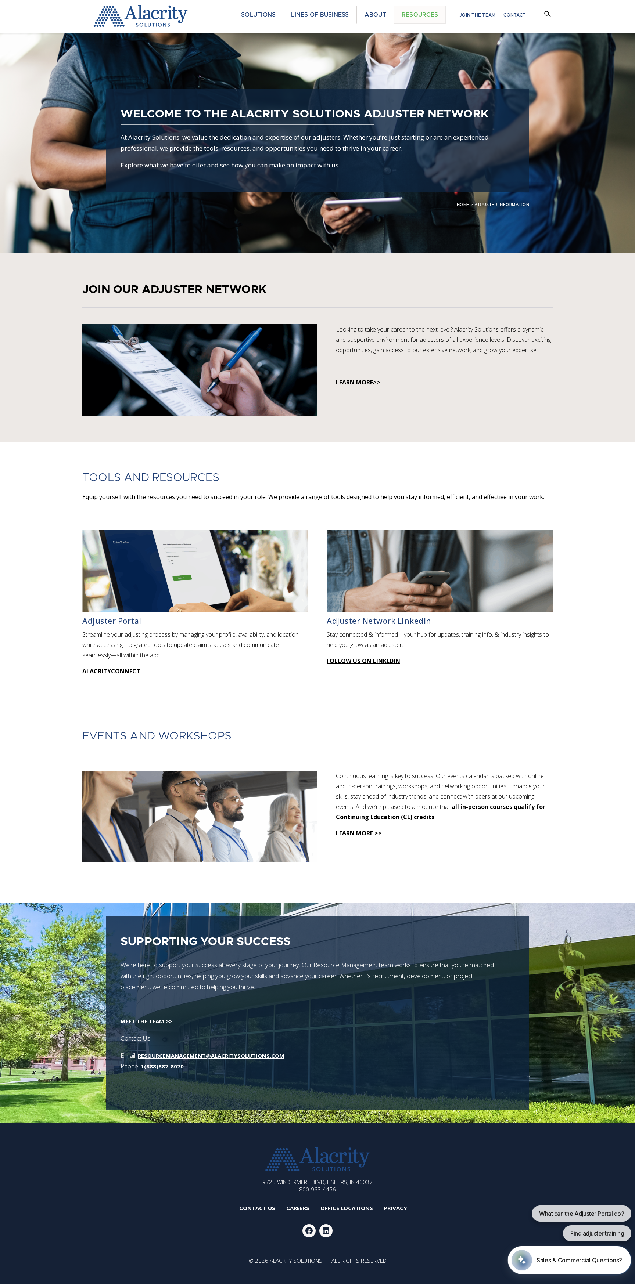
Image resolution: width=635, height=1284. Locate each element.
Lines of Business (320, 15)
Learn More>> (358, 382)
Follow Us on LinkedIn (363, 661)
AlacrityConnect (111, 671)
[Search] (548, 15)
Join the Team (477, 15)
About (375, 15)
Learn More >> (359, 833)
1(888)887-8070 (162, 1066)
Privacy (395, 1208)
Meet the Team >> (146, 1021)
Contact (514, 15)
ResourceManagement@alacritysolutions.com (211, 1055)
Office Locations (346, 1208)
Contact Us (257, 1208)
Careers (297, 1208)
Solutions (258, 15)
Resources (420, 15)
